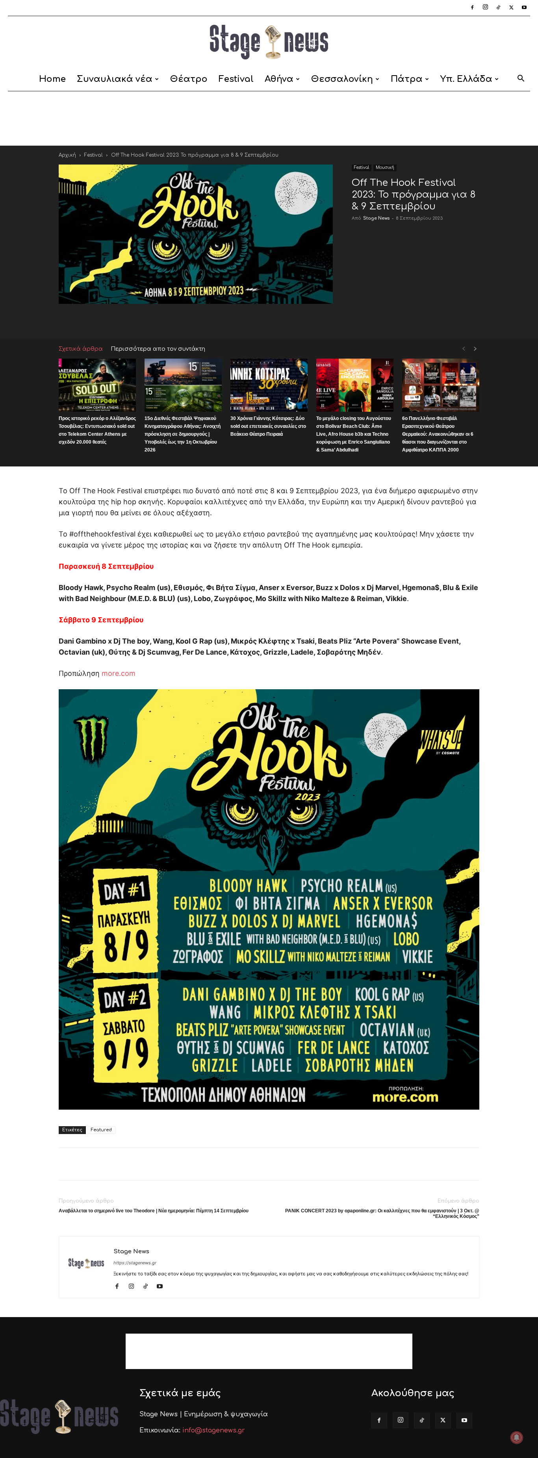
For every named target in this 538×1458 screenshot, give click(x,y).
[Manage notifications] (516, 1437)
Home (52, 79)
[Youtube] (524, 8)
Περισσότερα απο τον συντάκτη (158, 349)
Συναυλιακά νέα (114, 79)
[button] (520, 80)
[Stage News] (269, 42)
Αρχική (67, 155)
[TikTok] (498, 8)
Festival (236, 79)
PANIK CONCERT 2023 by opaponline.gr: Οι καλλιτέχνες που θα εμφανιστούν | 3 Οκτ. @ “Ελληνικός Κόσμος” (382, 1213)
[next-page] (475, 349)
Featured (101, 1129)
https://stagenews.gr (134, 1263)
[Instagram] (485, 8)
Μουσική (385, 167)
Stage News (376, 218)
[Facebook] (472, 8)
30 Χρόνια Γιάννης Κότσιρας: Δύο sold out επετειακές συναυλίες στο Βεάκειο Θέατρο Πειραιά (268, 426)
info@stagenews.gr (213, 1430)
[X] (511, 8)
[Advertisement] (269, 118)
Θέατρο (189, 79)
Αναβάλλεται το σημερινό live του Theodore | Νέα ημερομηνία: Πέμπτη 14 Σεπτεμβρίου (154, 1211)
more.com (118, 673)
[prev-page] (464, 349)
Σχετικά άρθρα (81, 349)
